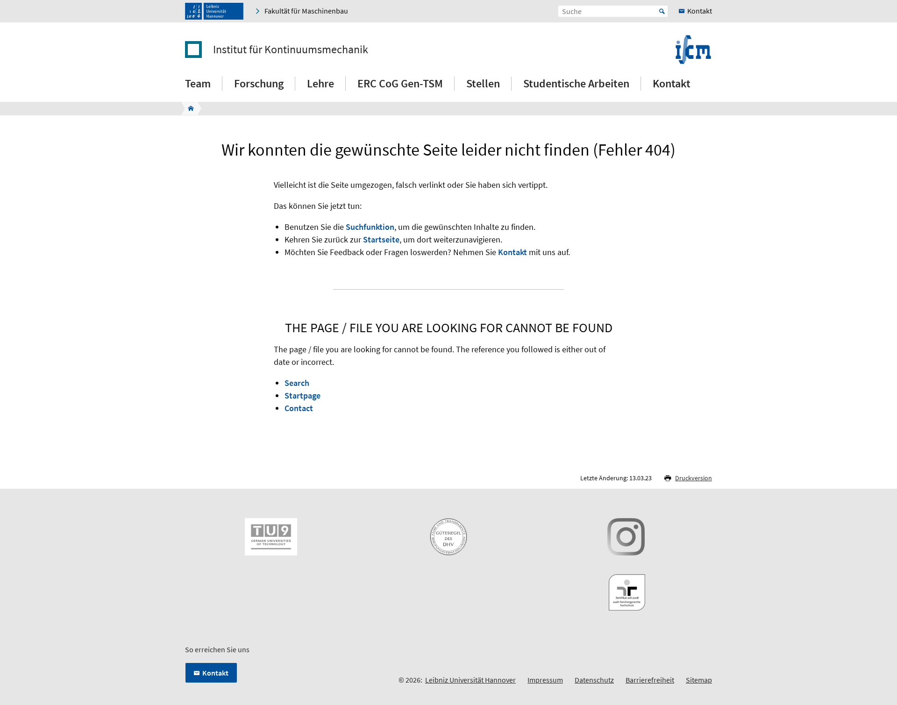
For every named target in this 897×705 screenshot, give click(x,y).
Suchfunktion (370, 226)
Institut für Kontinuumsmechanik (290, 49)
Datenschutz (594, 679)
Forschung (259, 83)
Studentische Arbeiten (576, 83)
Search (297, 382)
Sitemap (699, 679)
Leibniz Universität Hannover (470, 679)
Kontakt (672, 83)
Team (198, 83)
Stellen (483, 83)
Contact (299, 408)
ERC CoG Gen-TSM (400, 83)
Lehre (320, 83)
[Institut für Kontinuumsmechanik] (188, 108)
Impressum (545, 679)
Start (662, 11)
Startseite (381, 239)
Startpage (302, 395)
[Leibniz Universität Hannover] (214, 11)
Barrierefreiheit (650, 679)
